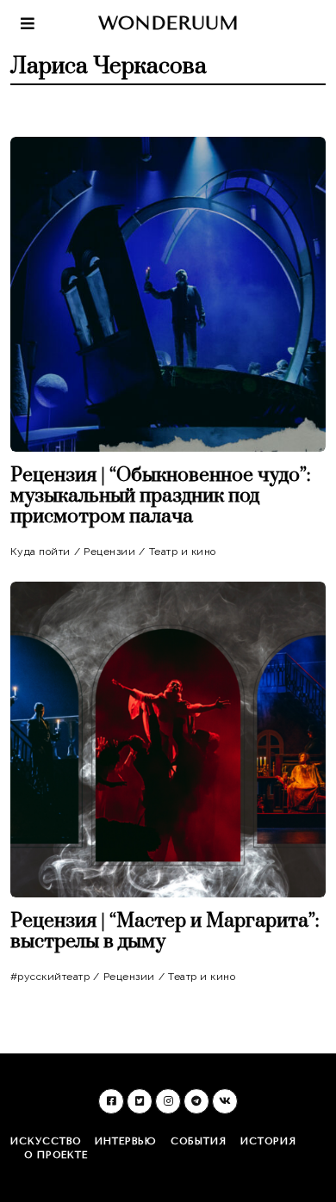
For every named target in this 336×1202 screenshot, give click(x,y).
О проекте (56, 1155)
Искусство (45, 1141)
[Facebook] (111, 1101)
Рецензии (109, 552)
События (199, 1141)
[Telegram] (196, 1101)
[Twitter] (139, 1101)
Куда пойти (40, 552)
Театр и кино (182, 552)
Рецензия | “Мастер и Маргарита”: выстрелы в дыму (165, 931)
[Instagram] (168, 1101)
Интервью (126, 1141)
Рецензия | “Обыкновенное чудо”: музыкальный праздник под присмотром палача (160, 496)
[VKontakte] (225, 1101)
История (268, 1141)
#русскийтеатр (50, 977)
